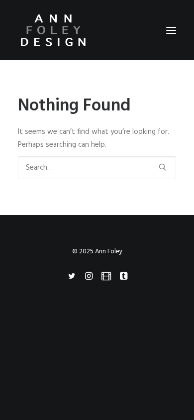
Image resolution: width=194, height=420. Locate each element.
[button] (171, 30)
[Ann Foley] (97, 30)
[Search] (97, 167)
